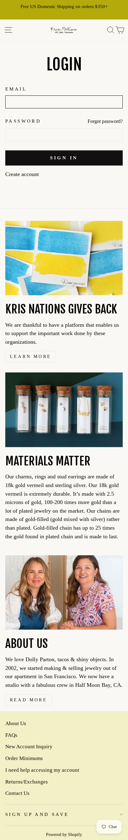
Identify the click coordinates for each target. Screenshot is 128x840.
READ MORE (28, 700)
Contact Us (17, 793)
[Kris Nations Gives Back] (64, 258)
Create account (22, 174)
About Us (15, 723)
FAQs (11, 735)
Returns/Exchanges (26, 782)
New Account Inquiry (29, 747)
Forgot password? (105, 121)
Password (23, 121)
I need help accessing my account (42, 770)
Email (16, 88)
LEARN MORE (30, 356)
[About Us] (64, 592)
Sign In (64, 157)
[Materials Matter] (64, 409)
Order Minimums (24, 758)
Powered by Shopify (64, 834)
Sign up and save (37, 814)
